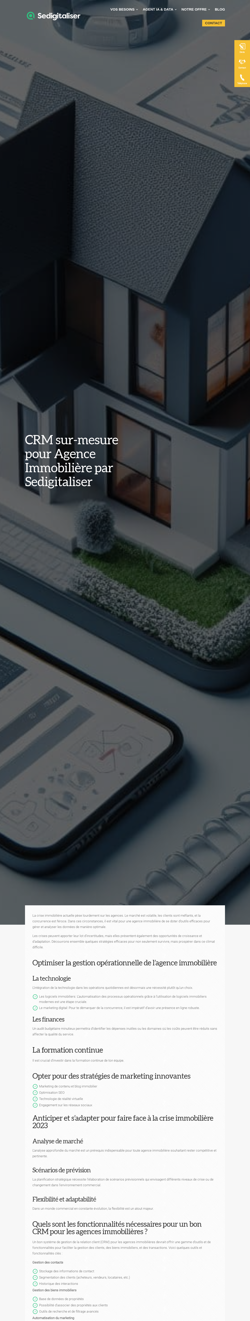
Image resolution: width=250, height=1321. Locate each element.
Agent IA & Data (158, 9)
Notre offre (194, 9)
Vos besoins (122, 9)
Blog (220, 9)
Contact (213, 23)
